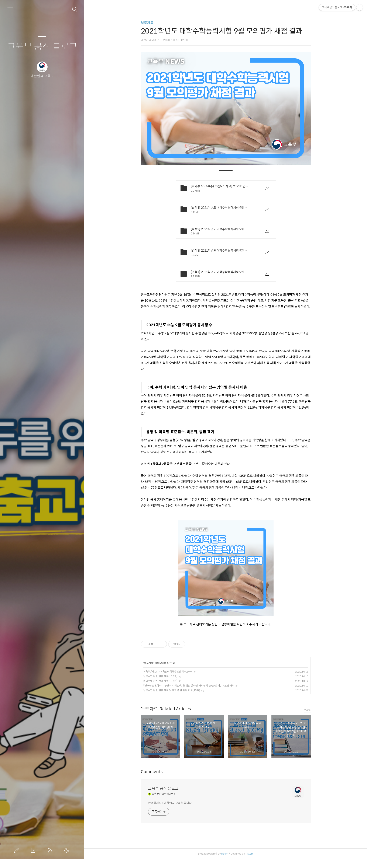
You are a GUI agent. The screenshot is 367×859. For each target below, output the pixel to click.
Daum (224, 853)
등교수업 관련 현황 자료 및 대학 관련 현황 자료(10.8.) (171, 690)
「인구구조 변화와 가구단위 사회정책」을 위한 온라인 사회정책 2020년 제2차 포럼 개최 (188, 685)
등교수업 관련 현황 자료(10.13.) (160, 676)
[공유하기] (157, 644)
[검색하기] (74, 9)
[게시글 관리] (162, 644)
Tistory (249, 853)
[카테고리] (10, 9)
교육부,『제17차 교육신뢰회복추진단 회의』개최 (167, 671)
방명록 (34, 850)
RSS (51, 850)
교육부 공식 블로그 (42, 47)
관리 (67, 850)
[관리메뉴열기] (359, 7)
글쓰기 (17, 850)
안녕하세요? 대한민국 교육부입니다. (170, 803)
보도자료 (147, 23)
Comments (152, 771)
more (307, 710)
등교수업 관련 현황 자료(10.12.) (160, 680)
